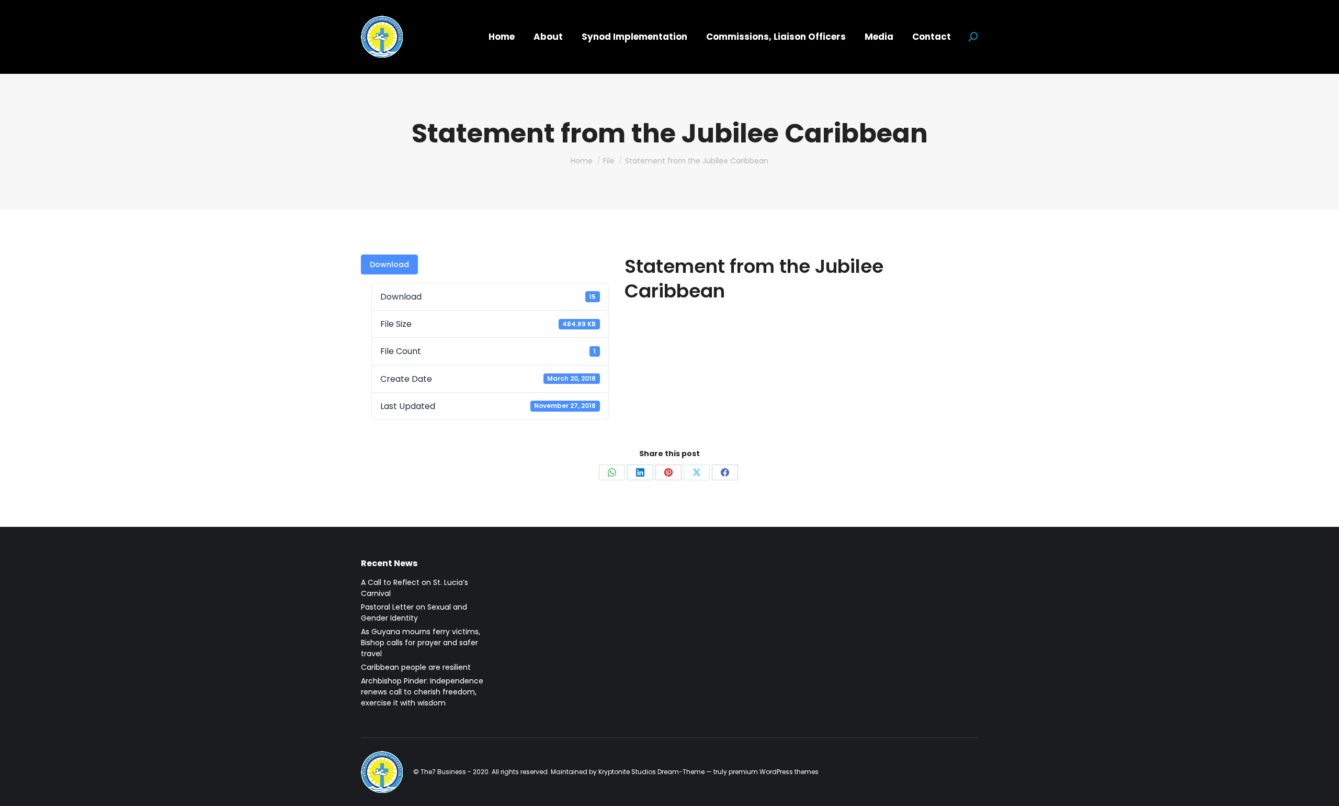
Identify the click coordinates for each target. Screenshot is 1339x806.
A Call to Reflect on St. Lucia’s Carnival (414, 588)
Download (389, 264)
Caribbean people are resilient (416, 667)
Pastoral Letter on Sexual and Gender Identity (414, 612)
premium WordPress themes (774, 771)
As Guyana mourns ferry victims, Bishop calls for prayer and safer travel (420, 642)
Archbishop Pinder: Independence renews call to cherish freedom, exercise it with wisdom (422, 692)
